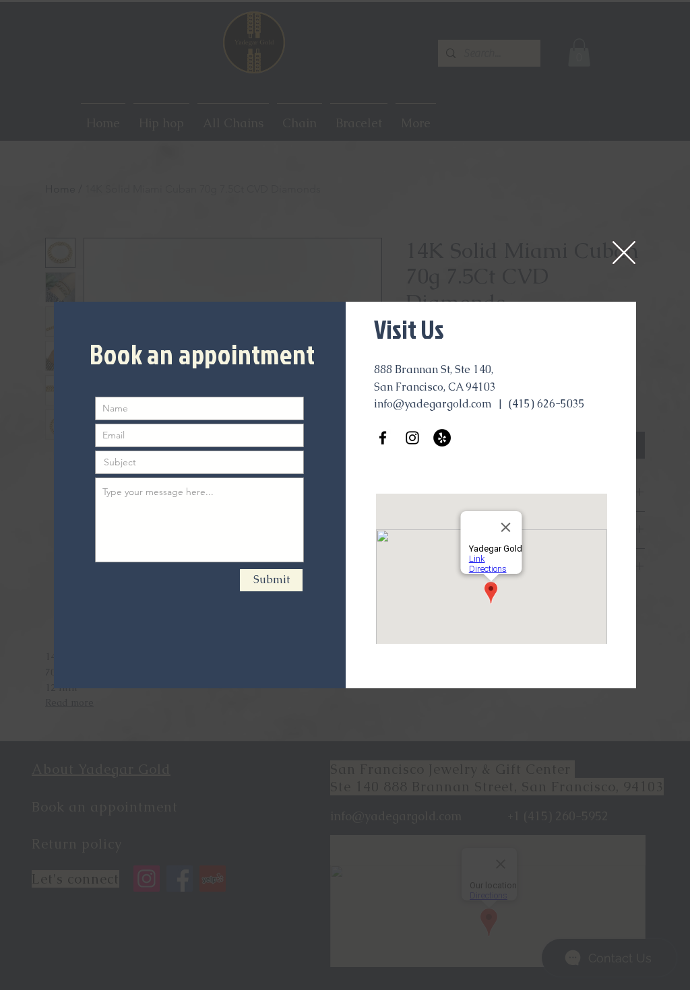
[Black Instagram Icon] (412, 438)
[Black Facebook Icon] (382, 438)
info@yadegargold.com (433, 404)
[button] (624, 252)
